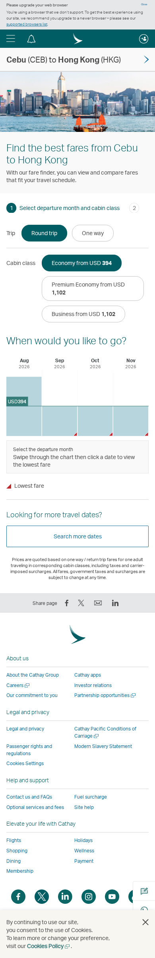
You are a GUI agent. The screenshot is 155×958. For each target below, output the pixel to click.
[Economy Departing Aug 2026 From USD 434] (24, 406)
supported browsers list (26, 24)
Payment (83, 861)
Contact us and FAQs (29, 797)
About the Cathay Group (32, 675)
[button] (10, 38)
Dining (13, 861)
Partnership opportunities (105, 695)
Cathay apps (87, 675)
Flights (13, 840)
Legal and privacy (25, 729)
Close (144, 4)
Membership (19, 871)
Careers (18, 685)
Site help (84, 807)
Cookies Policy (49, 945)
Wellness (84, 851)
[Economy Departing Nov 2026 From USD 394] (131, 421)
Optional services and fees (35, 807)
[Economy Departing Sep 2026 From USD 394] (60, 421)
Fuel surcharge (90, 797)
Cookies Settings (25, 763)
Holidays (83, 840)
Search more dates (78, 536)
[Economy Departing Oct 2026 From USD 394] (95, 421)
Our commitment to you (32, 695)
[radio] (44, 233)
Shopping (16, 851)
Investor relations (93, 685)
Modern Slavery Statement (103, 746)
